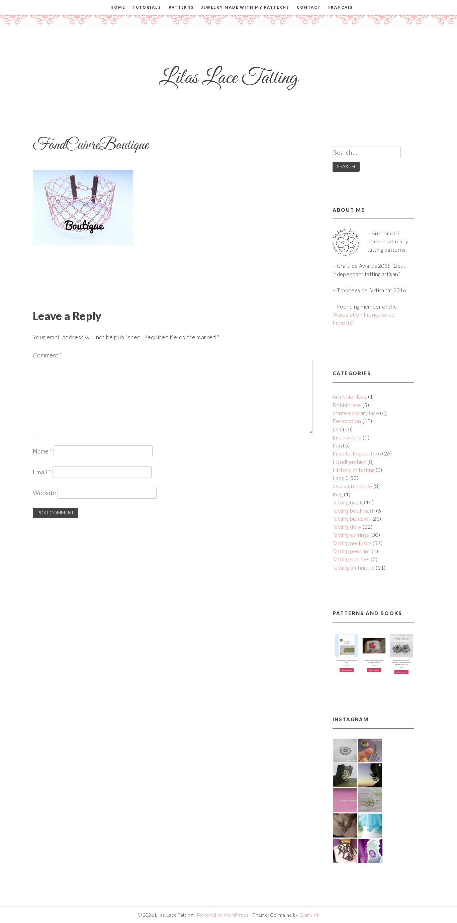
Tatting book (348, 502)
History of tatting (353, 470)
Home (117, 7)
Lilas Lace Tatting (228, 78)
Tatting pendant (351, 551)
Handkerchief (349, 461)
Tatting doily (347, 526)
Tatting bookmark (354, 510)
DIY (337, 429)
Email (42, 472)
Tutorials (146, 7)
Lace (338, 478)
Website (45, 492)
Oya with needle (352, 486)
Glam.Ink (309, 915)
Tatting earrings (351, 534)
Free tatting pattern (357, 453)
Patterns (181, 7)
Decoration (347, 421)
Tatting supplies (351, 559)
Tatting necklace (352, 543)
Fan (337, 445)
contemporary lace (356, 413)
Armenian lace (350, 396)
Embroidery (347, 437)
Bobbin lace (347, 405)
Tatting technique (354, 567)
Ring (338, 494)
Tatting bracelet (351, 518)
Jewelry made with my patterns (245, 7)
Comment (47, 355)
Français (340, 7)
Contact (309, 7)
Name (42, 451)
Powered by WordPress (223, 915)
